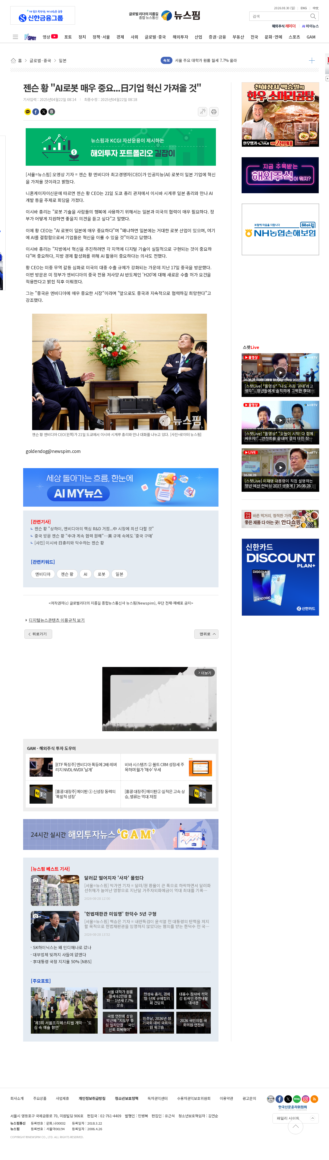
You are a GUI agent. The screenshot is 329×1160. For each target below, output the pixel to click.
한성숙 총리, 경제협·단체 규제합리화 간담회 (157, 998)
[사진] (55, 890)
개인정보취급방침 (92, 1098)
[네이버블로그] (297, 1099)
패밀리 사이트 (288, 1118)
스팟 (251, 347)
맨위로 (205, 634)
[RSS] (314, 1099)
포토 (68, 37)
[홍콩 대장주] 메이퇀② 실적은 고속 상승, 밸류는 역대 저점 (155, 794)
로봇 (101, 574)
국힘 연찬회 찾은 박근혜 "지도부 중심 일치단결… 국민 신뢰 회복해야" (120, 1022)
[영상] (280, 374)
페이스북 (35, 111)
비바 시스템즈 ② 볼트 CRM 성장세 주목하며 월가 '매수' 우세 (154, 767)
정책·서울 (101, 37)
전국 (254, 37)
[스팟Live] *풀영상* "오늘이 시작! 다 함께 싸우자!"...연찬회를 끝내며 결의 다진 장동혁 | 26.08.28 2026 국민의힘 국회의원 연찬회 (280, 435)
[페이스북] (279, 1099)
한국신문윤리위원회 (292, 1108)
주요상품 (40, 1098)
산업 (198, 37)
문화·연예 (273, 37)
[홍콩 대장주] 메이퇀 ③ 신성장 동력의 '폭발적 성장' (85, 794)
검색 (313, 16)
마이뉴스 (310, 26)
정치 (82, 37)
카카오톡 (27, 111)
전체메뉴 (15, 37)
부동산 (238, 37)
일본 (119, 574)
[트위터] (288, 1099)
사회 (134, 37)
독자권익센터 (158, 1098)
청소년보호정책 (126, 1098)
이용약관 (226, 1098)
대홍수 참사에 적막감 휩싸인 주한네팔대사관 (193, 998)
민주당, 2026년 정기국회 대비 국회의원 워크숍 (156, 1023)
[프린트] (213, 111)
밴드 (51, 111)
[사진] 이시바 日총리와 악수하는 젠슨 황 (69, 542)
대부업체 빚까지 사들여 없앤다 (59, 954)
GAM (311, 37)
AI (85, 574)
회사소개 (17, 1098)
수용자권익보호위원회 (194, 1098)
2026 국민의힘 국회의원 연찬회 (193, 1022)
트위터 (43, 111)
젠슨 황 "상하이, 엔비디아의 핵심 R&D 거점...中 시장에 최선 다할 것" (94, 528)
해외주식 (284, 26)
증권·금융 (217, 37)
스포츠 (294, 37)
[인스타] (305, 1099)
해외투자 (180, 37)
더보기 (312, 60)
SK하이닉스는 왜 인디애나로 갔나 (62, 947)
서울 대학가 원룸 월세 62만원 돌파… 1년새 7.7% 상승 (219, 60)
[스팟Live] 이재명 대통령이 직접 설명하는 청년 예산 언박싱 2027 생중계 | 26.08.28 (279, 483)
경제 (120, 37)
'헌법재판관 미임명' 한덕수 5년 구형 (120, 914)
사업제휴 (62, 1098)
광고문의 (249, 1098)
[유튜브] (271, 1099)
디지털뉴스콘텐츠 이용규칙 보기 (57, 620)
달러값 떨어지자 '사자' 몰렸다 (114, 878)
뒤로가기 (39, 634)
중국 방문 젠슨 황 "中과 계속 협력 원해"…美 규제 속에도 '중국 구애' (93, 536)
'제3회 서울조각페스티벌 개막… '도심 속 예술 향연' (63, 1024)
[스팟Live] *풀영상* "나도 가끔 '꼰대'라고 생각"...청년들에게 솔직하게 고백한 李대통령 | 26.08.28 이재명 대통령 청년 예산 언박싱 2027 (279, 388)
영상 (46, 37)
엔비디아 (43, 574)
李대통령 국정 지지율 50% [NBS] (62, 961)
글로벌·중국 (155, 37)
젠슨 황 (67, 574)
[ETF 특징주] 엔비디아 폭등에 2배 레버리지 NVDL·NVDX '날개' (86, 767)
